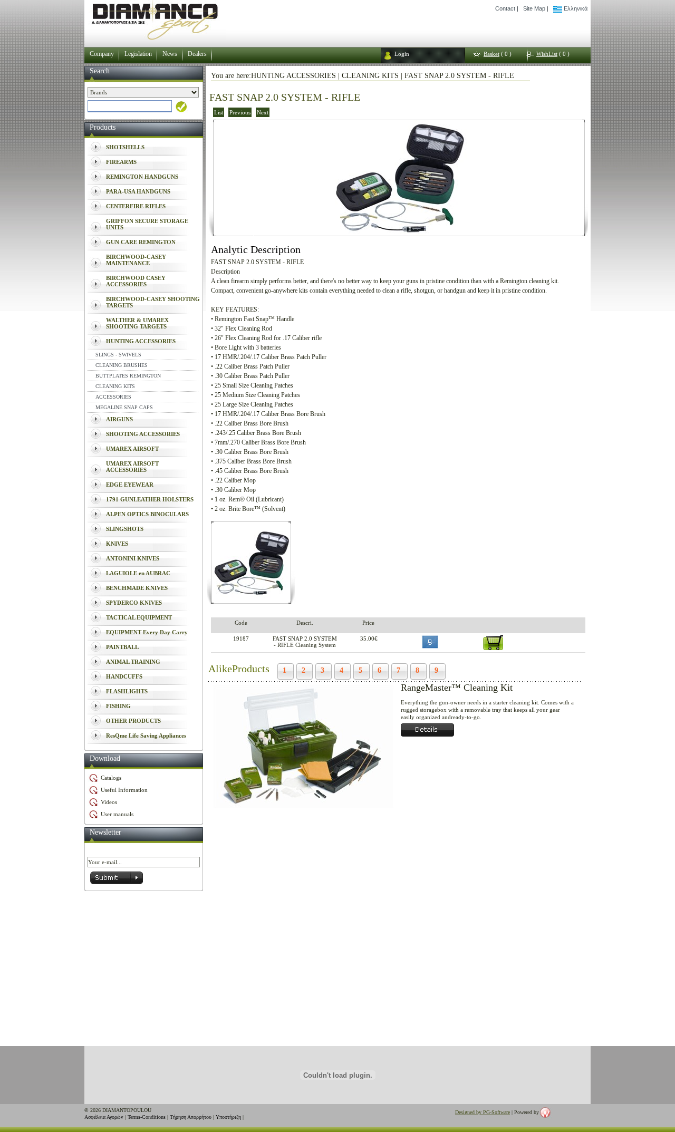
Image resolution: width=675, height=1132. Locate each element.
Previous (239, 112)
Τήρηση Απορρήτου (190, 1117)
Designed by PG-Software (482, 1112)
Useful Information (124, 790)
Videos (109, 802)
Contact (505, 8)
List (218, 112)
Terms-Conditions (147, 1117)
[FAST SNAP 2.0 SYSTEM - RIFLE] (399, 232)
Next (262, 112)
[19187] (251, 599)
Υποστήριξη (228, 1117)
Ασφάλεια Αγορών (103, 1117)
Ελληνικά (574, 8)
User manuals (117, 814)
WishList (546, 54)
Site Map (534, 8)
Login (401, 54)
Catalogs (111, 778)
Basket (491, 54)
